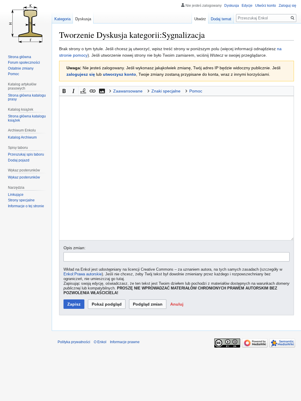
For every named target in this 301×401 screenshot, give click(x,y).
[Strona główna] (25, 23)
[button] (64, 91)
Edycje (247, 6)
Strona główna (19, 57)
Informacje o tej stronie (26, 206)
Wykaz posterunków (24, 177)
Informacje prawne (125, 342)
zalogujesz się (80, 74)
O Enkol (100, 342)
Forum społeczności (24, 62)
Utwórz (200, 19)
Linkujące (16, 195)
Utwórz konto (265, 6)
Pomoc (13, 74)
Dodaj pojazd (18, 160)
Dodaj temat (221, 19)
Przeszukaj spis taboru (26, 154)
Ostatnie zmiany (21, 68)
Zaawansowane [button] (128, 91)
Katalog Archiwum (22, 137)
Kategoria (62, 19)
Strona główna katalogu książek (27, 118)
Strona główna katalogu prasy (27, 97)
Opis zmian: (74, 247)
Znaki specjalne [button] (165, 91)
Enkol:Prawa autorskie (82, 274)
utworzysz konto (119, 74)
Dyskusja (231, 6)
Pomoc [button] (195, 91)
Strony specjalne (21, 200)
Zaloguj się (287, 6)
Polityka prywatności (74, 342)
